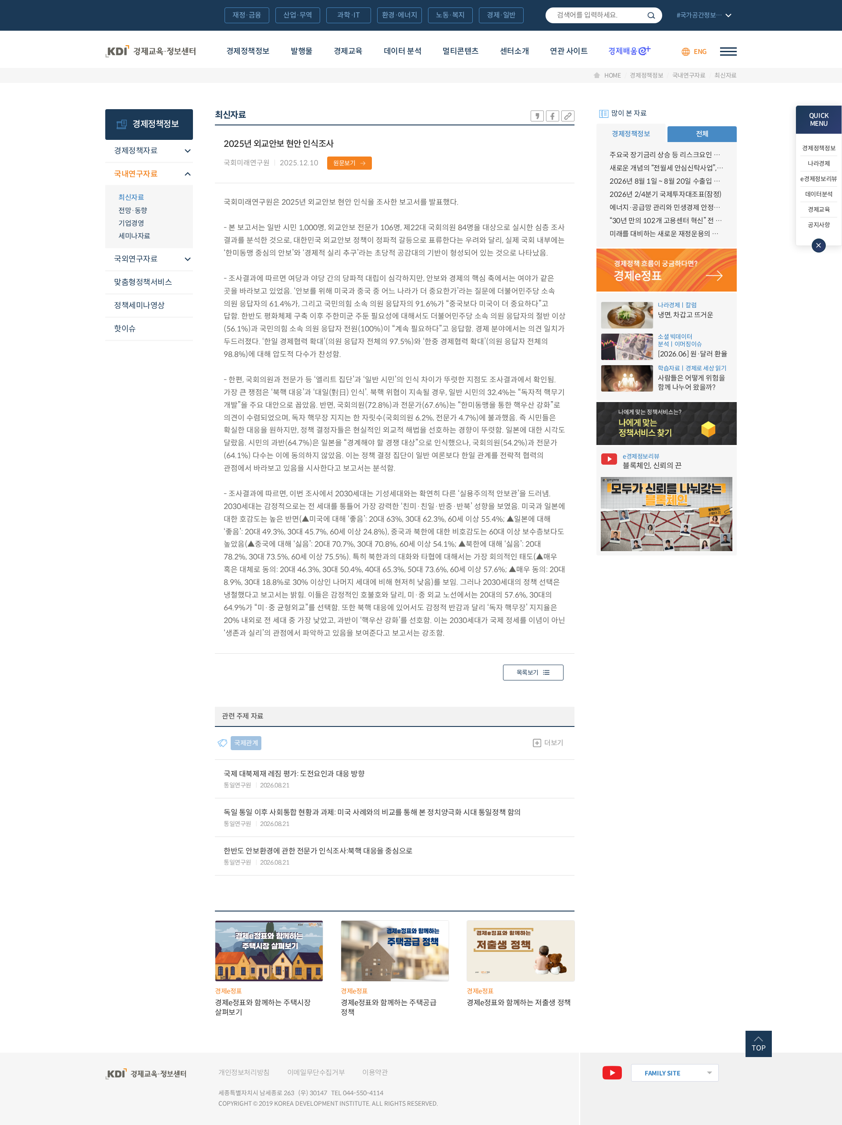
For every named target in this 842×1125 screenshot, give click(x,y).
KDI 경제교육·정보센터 (150, 51)
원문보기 (344, 163)
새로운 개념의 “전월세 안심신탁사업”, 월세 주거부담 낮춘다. (667, 168)
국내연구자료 (689, 75)
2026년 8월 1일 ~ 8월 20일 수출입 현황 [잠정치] (667, 181)
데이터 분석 (402, 51)
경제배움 (630, 50)
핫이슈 (125, 329)
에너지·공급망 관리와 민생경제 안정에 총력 (667, 207)
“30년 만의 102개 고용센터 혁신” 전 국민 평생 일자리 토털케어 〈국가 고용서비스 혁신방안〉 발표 (667, 220)
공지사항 (819, 225)
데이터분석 (819, 194)
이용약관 (375, 1072)
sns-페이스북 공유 (552, 115)
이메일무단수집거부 (316, 1072)
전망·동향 (132, 210)
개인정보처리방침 (244, 1072)
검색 (651, 15)
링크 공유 (567, 115)
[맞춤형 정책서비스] (666, 423)
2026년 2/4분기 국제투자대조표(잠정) (665, 194)
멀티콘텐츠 (460, 51)
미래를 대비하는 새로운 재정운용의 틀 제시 (667, 234)
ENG (700, 51)
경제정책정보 (248, 51)
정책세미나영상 (139, 305)
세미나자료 (134, 236)
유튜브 (612, 1073)
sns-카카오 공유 (537, 115)
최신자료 (725, 75)
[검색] (604, 15)
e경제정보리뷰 (818, 179)
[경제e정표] (666, 270)
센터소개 (514, 51)
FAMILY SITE (662, 1073)
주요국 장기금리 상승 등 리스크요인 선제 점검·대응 (667, 155)
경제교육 (348, 51)
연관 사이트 (569, 51)
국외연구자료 (135, 259)
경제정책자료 (135, 151)
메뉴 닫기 (819, 246)
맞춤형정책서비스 (143, 282)
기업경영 (131, 223)
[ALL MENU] (728, 51)
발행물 (302, 51)
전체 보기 (703, 16)
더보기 (554, 743)
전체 (702, 134)
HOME (612, 75)
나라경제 (819, 163)
